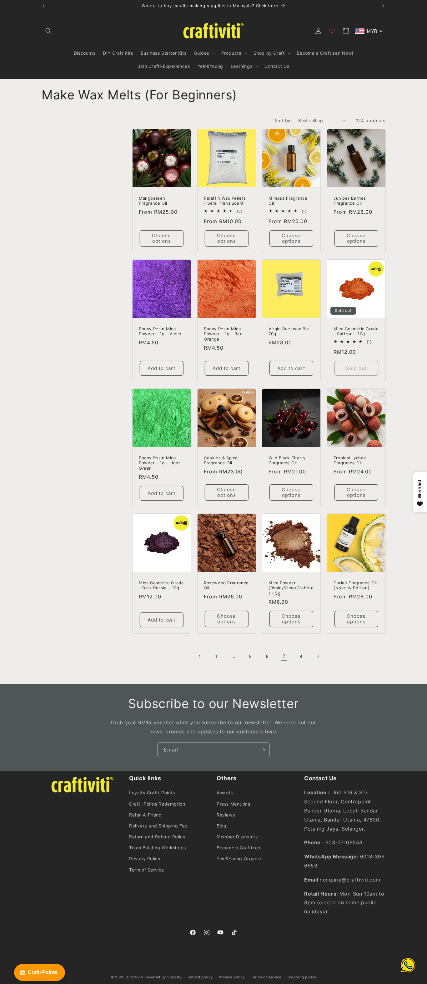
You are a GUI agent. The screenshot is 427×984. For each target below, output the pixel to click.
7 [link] (284, 656)
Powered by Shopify (163, 977)
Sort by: (283, 120)
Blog (221, 825)
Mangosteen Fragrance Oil (153, 200)
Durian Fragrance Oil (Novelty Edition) (355, 585)
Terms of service (266, 977)
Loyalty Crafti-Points (152, 792)
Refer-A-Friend (145, 814)
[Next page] (318, 656)
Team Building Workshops (157, 847)
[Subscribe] (262, 749)
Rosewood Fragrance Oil (226, 585)
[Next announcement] (383, 6)
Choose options (161, 238)
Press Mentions (233, 804)
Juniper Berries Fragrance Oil (350, 200)
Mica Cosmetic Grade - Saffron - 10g (356, 331)
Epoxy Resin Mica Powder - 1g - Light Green (159, 463)
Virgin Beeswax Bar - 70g (291, 331)
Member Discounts (237, 836)
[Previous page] (200, 656)
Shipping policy (302, 977)
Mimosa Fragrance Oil (288, 200)
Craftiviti (135, 977)
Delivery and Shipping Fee (158, 825)
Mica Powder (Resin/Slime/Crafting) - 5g (291, 588)
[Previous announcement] (44, 6)
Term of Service (146, 869)
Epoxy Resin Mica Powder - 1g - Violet (160, 331)
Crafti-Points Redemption (157, 804)
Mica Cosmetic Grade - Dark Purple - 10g (161, 585)
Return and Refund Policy (157, 836)
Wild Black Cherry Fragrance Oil (287, 460)
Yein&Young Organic (239, 858)
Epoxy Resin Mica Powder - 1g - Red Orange (223, 334)
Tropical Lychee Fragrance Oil (350, 460)
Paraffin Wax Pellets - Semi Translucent (225, 200)
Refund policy (200, 977)
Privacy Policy (144, 858)
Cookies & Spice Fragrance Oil (221, 460)
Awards (225, 792)
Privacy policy (232, 977)
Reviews (226, 814)
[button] (48, 31)
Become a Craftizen (238, 847)
